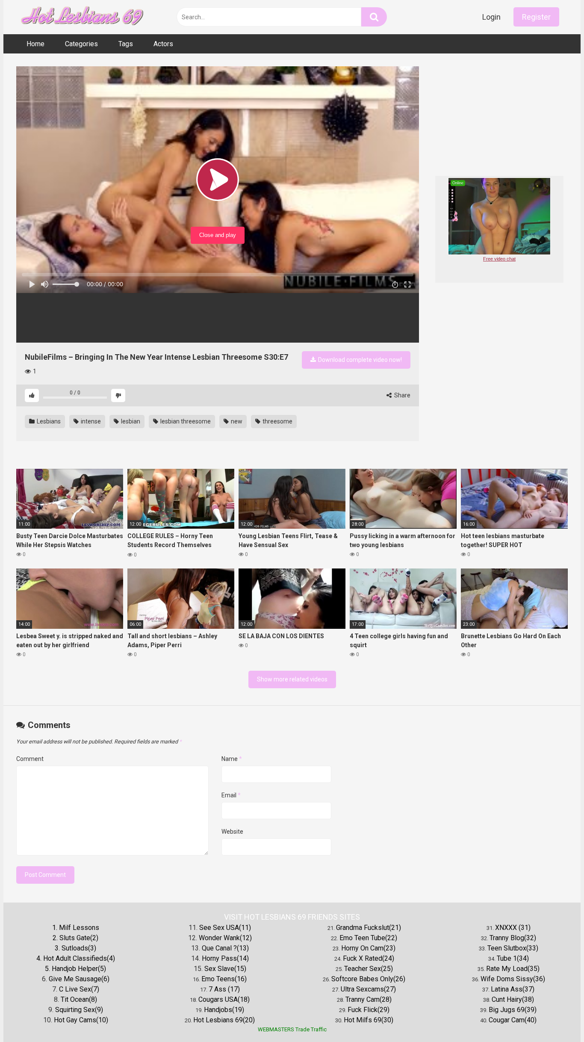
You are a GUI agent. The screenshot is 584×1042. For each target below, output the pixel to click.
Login (491, 16)
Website (232, 831)
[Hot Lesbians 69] (80, 17)
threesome (276, 421)
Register (536, 16)
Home (35, 44)
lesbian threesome (185, 421)
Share (401, 395)
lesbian (130, 421)
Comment (30, 758)
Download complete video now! (359, 359)
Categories (81, 44)
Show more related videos (292, 679)
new (236, 421)
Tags (125, 44)
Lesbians (48, 421)
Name (231, 758)
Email (231, 795)
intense (90, 421)
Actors (163, 44)
